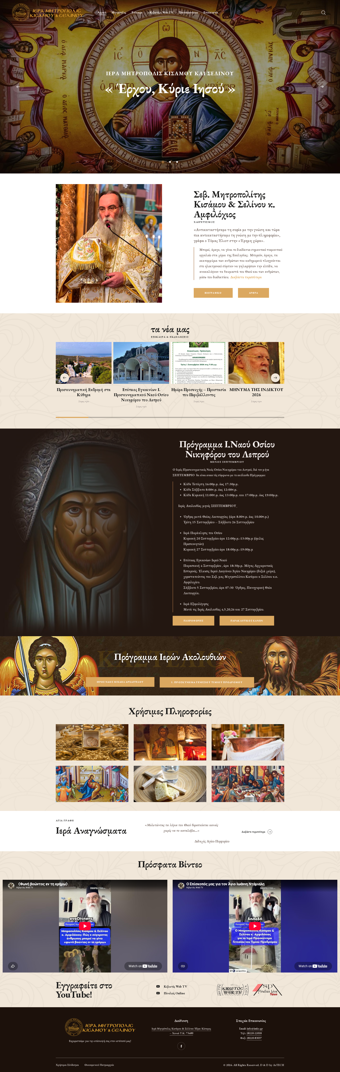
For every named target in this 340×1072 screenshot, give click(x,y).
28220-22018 (254, 1033)
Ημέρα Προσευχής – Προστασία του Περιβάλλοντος (198, 392)
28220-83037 (254, 1038)
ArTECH (278, 1065)
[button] (275, 377)
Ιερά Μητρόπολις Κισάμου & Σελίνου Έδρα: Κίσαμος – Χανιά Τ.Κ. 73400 (181, 1031)
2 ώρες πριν (83, 401)
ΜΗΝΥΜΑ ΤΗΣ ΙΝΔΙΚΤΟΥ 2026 (256, 392)
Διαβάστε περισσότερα (246, 277)
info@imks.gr (255, 1028)
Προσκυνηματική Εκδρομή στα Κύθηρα (83, 392)
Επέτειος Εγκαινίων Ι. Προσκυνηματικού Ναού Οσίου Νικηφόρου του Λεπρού (141, 394)
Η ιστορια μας (170, 99)
